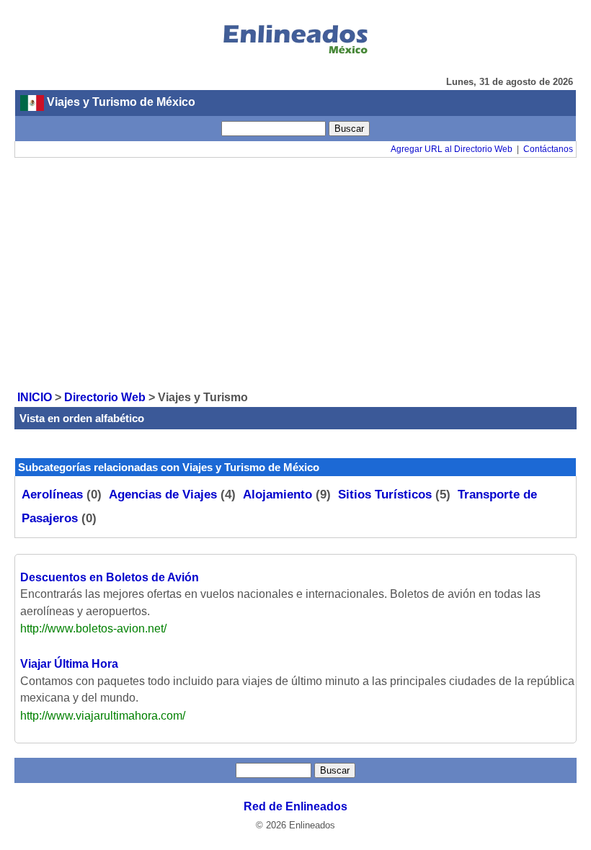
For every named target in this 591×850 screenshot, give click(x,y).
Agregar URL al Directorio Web (451, 149)
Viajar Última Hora (69, 664)
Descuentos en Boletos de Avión (109, 577)
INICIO (34, 397)
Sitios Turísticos (385, 494)
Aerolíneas (52, 494)
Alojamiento (277, 494)
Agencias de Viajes (163, 494)
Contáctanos (548, 149)
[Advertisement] (295, 273)
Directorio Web (105, 397)
